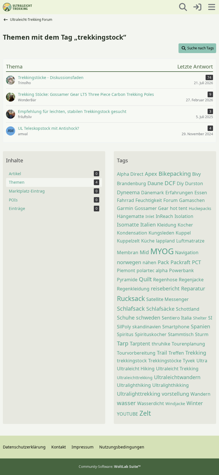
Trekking (195, 352)
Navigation (186, 252)
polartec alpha (152, 270)
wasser (126, 403)
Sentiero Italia (177, 318)
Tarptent (140, 343)
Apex (151, 173)
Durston (194, 183)
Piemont (126, 270)
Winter (194, 403)
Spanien (200, 326)
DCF (170, 183)
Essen (200, 192)
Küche (148, 241)
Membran (127, 252)
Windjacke (175, 403)
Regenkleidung (133, 289)
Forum (170, 200)
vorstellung (175, 393)
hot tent (178, 208)
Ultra (201, 360)
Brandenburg (131, 183)
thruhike (161, 344)
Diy (180, 183)
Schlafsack (131, 308)
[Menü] (211, 7)
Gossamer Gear (152, 208)
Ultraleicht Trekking (177, 368)
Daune (155, 183)
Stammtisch (181, 334)
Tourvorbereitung (136, 353)
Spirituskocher (151, 334)
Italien (148, 224)
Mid (144, 252)
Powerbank (181, 270)
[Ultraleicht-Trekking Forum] (17, 7)
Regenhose (165, 279)
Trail (162, 352)
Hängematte (130, 216)
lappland (165, 241)
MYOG (162, 251)
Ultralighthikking (170, 385)
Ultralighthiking (134, 385)
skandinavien (146, 327)
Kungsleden (161, 233)
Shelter (200, 318)
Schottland (187, 309)
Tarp (122, 343)
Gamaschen (192, 200)
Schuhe (126, 317)
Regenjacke (191, 279)
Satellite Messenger (167, 299)
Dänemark (152, 192)
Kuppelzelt (128, 241)
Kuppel (183, 233)
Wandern (200, 394)
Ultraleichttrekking (135, 377)
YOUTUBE (127, 414)
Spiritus (125, 334)
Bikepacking (175, 173)
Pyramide (127, 279)
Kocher (185, 225)
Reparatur (193, 288)
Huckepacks (200, 208)
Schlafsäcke (160, 308)
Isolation (184, 216)
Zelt (145, 413)
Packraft (180, 262)
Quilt (145, 279)
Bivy (196, 174)
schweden (148, 317)
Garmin (125, 208)
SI (210, 318)
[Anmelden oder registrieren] (197, 7)
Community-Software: (110, 466)
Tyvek (189, 360)
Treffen (176, 353)
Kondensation (132, 233)
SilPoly (124, 327)
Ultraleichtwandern (177, 377)
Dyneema (128, 192)
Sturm (201, 334)
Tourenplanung (188, 344)
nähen (149, 262)
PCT (196, 262)
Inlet (149, 216)
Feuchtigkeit (148, 200)
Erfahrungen (179, 192)
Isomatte (128, 224)
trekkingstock (132, 360)
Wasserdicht (150, 403)
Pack (163, 262)
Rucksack (131, 298)
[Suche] (183, 7)
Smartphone (175, 327)
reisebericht (165, 288)
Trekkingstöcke (164, 360)
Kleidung (166, 225)
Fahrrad (125, 200)
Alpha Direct (130, 174)
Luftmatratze (190, 241)
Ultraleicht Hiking (136, 368)
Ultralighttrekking (138, 393)
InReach (164, 216)
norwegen (129, 262)
